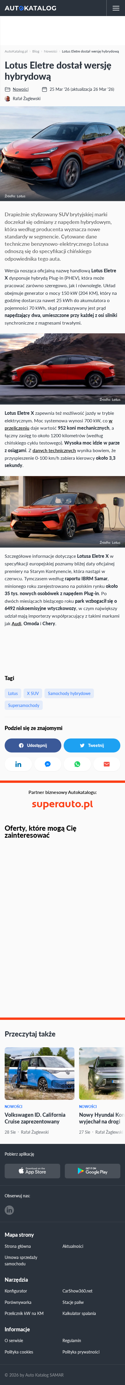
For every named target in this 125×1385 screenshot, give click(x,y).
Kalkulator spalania (79, 1313)
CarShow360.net (77, 1291)
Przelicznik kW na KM (24, 1313)
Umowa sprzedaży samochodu (21, 1260)
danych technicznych (54, 450)
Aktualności (73, 1246)
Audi (16, 623)
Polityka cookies (19, 1352)
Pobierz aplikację (19, 1154)
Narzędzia (16, 1279)
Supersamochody (23, 705)
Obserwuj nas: (17, 1195)
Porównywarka (18, 1302)
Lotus (13, 693)
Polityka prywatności (81, 1352)
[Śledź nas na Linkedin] (9, 1210)
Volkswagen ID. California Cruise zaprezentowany (35, 1118)
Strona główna (18, 1246)
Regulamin (72, 1340)
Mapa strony (19, 1234)
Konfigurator (16, 1291)
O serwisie (14, 1340)
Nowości (13, 1106)
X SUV (33, 693)
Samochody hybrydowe (69, 693)
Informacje (17, 1329)
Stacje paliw (73, 1302)
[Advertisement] (62, 30)
